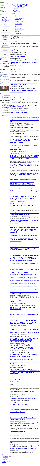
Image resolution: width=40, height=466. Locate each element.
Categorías (34, 39)
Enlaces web (23, 39)
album (1, 74)
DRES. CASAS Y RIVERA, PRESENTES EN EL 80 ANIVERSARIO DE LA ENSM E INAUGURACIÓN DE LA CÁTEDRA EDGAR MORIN (24, 174)
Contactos (30, 39)
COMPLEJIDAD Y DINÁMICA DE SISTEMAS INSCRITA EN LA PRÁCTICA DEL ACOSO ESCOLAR (23, 198)
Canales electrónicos (18, 39)
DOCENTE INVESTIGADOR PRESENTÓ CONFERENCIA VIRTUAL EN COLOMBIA (22, 206)
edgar (5, 74)
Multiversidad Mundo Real (17, 431)
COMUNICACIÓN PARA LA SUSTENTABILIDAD (24, 315)
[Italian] (18, 6)
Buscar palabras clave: (13, 36)
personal (3, 74)
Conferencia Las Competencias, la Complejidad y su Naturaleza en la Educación (24, 221)
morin (1, 75)
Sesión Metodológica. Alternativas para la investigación (25, 191)
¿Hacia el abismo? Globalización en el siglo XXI (23, 43)
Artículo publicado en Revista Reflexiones (21, 266)
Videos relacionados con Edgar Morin (20, 425)
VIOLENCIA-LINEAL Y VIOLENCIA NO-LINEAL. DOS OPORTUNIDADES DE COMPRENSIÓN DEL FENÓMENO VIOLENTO (24, 140)
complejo (8, 77)
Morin (1, 81)
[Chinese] (26, 4)
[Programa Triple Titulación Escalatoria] (5, 26)
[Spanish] (19, 8)
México (9, 82)
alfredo (8, 79)
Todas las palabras (14, 37)
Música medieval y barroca (17, 412)
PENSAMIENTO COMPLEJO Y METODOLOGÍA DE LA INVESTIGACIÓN (24, 292)
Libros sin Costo (14, 435)
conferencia (1, 79)
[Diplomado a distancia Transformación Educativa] (5, 51)
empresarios (6, 82)
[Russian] (24, 7)
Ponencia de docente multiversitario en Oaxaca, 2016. (24, 280)
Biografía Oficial (14, 34)
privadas (1, 76)
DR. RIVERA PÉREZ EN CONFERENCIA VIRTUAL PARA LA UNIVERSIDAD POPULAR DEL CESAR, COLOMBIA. (24, 166)
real (7, 78)
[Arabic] (22, 4)
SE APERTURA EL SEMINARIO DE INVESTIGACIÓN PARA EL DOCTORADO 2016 (23, 273)
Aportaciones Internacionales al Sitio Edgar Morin (23, 448)
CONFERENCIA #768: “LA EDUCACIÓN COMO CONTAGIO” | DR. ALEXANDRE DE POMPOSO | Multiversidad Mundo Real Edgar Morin (24, 322)
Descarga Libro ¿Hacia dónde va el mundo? (22, 379)
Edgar (4, 80)
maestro (6, 79)
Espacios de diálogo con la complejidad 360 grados (23, 286)
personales (4, 76)
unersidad (1, 82)
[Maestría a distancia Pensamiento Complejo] (5, 35)
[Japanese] (23, 6)
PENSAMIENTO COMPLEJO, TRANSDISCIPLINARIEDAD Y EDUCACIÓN (23, 113)
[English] (19, 4)
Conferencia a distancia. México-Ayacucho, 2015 (23, 398)
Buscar (28, 36)
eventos (4, 79)
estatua (1, 78)
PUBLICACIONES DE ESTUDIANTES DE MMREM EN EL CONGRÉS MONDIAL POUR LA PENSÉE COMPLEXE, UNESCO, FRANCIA (24, 157)
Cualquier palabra (19, 37)
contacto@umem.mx (6, 95)
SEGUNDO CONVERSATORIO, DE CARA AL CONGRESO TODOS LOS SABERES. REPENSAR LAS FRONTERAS (24, 239)
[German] (22, 5)
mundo (6, 78)
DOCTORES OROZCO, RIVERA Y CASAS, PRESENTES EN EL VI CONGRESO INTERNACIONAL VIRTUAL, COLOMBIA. (22, 183)
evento (1, 83)
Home (11, 34)
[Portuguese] (19, 7)
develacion (3, 78)
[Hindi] (26, 5)
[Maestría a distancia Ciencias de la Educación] (5, 36)
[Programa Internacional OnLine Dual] (5, 24)
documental (1, 77)
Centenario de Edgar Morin (17, 77)
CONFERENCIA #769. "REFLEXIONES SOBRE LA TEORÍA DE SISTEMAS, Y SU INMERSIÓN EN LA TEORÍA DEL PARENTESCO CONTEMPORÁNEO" (24, 331)
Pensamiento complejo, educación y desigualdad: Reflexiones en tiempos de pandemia (23, 98)
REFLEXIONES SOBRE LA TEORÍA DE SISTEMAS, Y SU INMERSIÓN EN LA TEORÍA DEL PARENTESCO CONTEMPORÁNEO (25, 340)
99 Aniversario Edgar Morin (17, 133)
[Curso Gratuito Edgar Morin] (5, 55)
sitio (5, 76)
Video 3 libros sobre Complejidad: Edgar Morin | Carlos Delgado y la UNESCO (23, 418)
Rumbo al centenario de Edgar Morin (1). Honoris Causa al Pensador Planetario (23, 83)
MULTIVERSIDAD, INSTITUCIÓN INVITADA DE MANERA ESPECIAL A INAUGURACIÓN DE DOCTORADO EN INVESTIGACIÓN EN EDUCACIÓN (24, 230)
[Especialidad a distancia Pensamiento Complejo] (5, 41)
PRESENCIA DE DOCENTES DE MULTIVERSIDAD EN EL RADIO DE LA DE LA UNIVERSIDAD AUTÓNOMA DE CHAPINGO (24, 248)
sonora (3, 82)
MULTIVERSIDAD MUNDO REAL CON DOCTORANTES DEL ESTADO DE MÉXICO (22, 348)
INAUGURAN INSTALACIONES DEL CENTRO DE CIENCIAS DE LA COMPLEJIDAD (24, 355)
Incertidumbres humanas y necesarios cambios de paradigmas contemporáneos (23, 105)
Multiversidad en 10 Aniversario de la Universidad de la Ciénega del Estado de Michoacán (24, 213)
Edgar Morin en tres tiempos (17, 56)
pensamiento (5, 77)
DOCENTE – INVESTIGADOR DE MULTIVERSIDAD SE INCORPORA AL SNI (22, 405)
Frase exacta (24, 37)
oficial (7, 76)
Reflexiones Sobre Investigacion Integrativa (21, 127)
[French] (19, 5)
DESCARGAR (20, 386)
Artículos (27, 39)
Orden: (11, 38)
